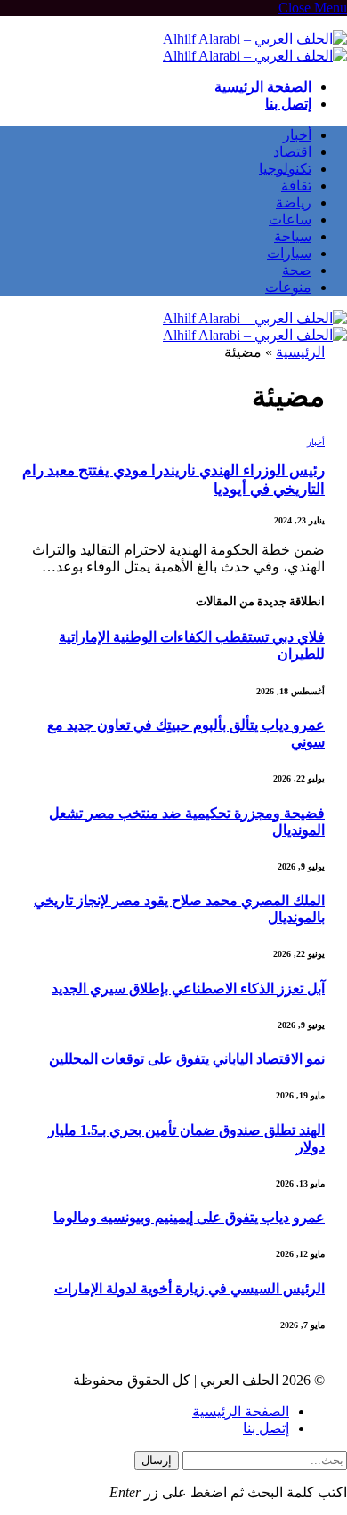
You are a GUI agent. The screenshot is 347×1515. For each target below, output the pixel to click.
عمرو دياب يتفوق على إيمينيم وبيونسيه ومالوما (189, 1217)
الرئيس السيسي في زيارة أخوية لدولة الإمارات (189, 1288)
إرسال (156, 1460)
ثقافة (296, 185)
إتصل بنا (288, 103)
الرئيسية (300, 352)
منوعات (288, 287)
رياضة (293, 202)
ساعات (290, 219)
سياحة (292, 236)
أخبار (297, 134)
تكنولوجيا (285, 168)
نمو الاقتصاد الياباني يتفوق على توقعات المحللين (187, 1058)
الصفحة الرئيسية (262, 86)
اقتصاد (292, 151)
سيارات (289, 253)
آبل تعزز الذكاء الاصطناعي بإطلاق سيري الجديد (188, 988)
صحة (296, 270)
